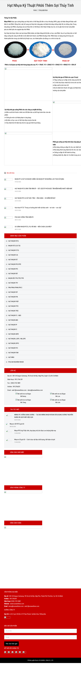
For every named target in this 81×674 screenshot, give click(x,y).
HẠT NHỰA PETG (13, 241)
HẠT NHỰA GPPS (13, 343)
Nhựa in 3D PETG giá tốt (17, 424)
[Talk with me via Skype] (23, 394)
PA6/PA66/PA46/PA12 (15, 287)
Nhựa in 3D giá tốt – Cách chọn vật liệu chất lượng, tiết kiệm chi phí (34, 439)
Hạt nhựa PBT (13, 274)
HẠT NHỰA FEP (13, 292)
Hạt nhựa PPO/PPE (14, 264)
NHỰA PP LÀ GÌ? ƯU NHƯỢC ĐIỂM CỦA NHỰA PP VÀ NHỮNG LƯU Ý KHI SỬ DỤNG (39, 179)
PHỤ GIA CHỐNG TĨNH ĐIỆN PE (24, 217)
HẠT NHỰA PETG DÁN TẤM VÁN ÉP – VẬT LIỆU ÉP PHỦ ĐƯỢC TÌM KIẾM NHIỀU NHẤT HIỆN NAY (43, 189)
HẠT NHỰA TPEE (13, 311)
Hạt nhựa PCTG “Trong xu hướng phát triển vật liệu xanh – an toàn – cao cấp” (38, 208)
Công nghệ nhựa (43, 10)
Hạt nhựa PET (13, 260)
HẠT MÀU (11, 357)
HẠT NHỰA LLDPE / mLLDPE (17, 339)
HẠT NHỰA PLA (13, 255)
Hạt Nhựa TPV (13, 283)
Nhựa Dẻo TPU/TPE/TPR (16, 278)
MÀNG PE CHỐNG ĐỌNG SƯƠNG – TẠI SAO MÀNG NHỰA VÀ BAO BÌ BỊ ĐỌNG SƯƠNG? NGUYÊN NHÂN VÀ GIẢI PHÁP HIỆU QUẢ (43, 416)
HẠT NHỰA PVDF (13, 301)
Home (35, 10)
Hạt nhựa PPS (13, 269)
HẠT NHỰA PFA (13, 297)
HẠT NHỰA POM (13, 353)
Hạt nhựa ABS (13, 320)
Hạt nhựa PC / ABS (14, 315)
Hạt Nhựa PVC (13, 348)
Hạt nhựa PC (12, 329)
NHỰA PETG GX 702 (14, 246)
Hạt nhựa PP (12, 325)
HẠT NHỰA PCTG (13, 250)
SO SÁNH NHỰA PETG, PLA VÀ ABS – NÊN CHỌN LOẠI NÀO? (33, 227)
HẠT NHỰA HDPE (13, 334)
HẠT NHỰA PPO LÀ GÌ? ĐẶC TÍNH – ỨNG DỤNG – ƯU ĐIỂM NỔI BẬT (35, 198)
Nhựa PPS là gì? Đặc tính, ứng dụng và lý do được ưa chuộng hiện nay (35, 431)
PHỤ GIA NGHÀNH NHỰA (16, 362)
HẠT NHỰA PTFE (13, 306)
